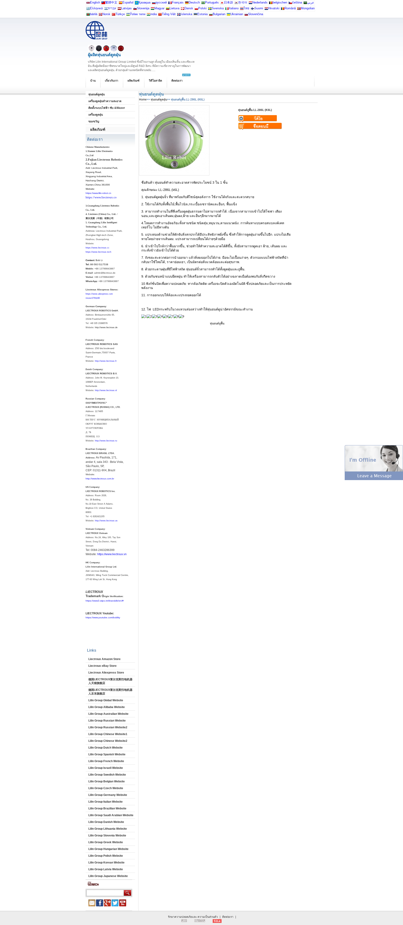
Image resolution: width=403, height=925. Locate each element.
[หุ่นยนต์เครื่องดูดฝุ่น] (242, 9)
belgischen (280, 2)
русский (161, 2)
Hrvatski (273, 8)
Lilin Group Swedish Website (107, 774)
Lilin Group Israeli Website (105, 768)
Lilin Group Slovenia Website (107, 835)
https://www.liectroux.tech (98, 252)
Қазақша (144, 2)
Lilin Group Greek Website (105, 842)
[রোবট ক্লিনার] (88, 15)
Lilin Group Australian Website (108, 713)
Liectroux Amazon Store (104, 659)
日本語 (228, 2)
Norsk (106, 14)
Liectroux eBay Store (102, 665)
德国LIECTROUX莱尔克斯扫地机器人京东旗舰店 (110, 691)
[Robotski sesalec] (135, 9)
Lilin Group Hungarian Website (108, 849)
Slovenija (143, 8)
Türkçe (120, 14)
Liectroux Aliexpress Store (106, 672)
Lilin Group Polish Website (105, 855)
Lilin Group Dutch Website (105, 747)
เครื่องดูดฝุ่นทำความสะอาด (105, 101)
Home (143, 99)
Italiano (234, 8)
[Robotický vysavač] (290, 3)
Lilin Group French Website (106, 761)
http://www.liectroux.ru (106, 441)
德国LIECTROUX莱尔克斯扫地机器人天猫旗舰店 (110, 681)
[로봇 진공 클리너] (236, 3)
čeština (297, 2)
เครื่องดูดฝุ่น (95, 114)
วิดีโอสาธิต (155, 80)
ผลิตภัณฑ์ (133, 80)
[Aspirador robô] (203, 3)
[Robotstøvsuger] (182, 9)
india (153, 14)
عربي (310, 2)
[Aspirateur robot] (170, 3)
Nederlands (260, 2)
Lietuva (174, 8)
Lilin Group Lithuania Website (107, 828)
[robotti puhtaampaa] (252, 9)
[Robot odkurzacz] (196, 9)
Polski (202, 8)
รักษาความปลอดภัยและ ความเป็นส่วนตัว (193, 916)
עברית (112, 8)
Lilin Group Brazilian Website (107, 808)
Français (178, 2)
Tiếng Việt (169, 14)
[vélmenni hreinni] (179, 15)
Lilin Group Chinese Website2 (107, 741)
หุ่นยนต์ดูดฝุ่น (96, 94)
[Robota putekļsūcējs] (119, 9)
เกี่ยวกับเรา (111, 80)
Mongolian (308, 8)
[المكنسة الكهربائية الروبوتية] (305, 3)
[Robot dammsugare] (210, 9)
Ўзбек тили (137, 14)
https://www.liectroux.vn (112, 554)
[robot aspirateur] (271, 3)
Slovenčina (255, 14)
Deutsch (194, 2)
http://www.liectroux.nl (106, 390)
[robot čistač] (266, 9)
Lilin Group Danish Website (106, 822)
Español (127, 2)
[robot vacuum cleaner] (88, 3)
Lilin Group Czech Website (105, 788)
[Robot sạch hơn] (160, 15)
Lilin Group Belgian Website (106, 781)
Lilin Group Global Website (105, 700)
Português (212, 2)
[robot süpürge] (113, 15)
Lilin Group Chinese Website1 (107, 734)
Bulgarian (219, 14)
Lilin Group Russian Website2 (107, 727)
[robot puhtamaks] (195, 15)
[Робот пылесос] (137, 3)
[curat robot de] (283, 9)
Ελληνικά (96, 8)
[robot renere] (100, 15)
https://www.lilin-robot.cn (98, 193)
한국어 (242, 2)
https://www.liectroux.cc (97, 248)
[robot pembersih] (148, 15)
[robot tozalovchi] (128, 15)
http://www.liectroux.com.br (100, 478)
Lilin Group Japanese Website (108, 876)
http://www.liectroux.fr (106, 361)
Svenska (218, 8)
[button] (374, 479)
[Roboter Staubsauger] (187, 3)
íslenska (186, 14)
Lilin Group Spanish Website (106, 754)
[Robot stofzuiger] (250, 3)
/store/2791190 (93, 298)
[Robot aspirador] (120, 3)
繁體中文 (111, 2)
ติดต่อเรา (177, 80)
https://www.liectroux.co (101, 197)
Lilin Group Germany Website (107, 795)
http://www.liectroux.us (106, 520)
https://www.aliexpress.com (99, 294)
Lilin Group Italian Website (105, 801)
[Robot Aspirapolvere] (227, 9)
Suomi (258, 8)
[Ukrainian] (228, 15)
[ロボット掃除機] (222, 3)
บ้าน (93, 80)
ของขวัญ (93, 121)
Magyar (159, 8)
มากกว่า (186, 75)
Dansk (188, 8)
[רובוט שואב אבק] (106, 9)
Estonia (202, 14)
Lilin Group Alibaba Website (106, 707)
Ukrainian (236, 14)
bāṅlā (93, 14)
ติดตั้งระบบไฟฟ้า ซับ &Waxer (106, 108)
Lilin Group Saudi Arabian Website (110, 815)
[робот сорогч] (299, 9)
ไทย (246, 8)
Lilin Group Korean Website (106, 862)
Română (290, 8)
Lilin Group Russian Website (107, 720)
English (95, 2)
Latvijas (126, 8)
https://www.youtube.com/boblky (103, 617)
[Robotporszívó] (152, 9)
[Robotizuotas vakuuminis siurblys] (168, 9)
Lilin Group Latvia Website (105, 869)
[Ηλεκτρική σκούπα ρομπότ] (88, 9)
